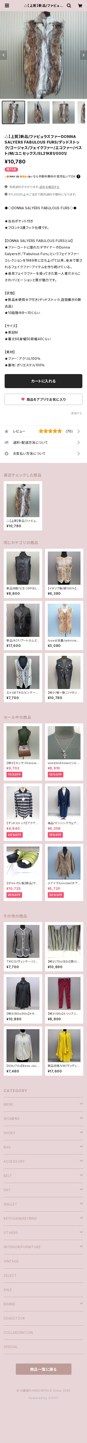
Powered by (38, 1398)
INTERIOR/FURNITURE (22, 1247)
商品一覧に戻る (43, 1369)
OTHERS (11, 1233)
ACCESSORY (14, 1161)
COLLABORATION (18, 1333)
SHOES (10, 1133)
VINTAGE (11, 1261)
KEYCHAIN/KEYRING (20, 1218)
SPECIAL (11, 1347)
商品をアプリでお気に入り (46, 399)
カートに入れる (43, 381)
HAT (7, 1190)
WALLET (10, 1204)
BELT (8, 1176)
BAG (7, 1147)
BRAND (10, 1304)
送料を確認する (49, 187)
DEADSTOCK (14, 1318)
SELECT (10, 1275)
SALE (8, 1290)
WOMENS (12, 1119)
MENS (8, 1104)
